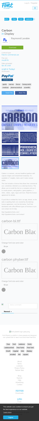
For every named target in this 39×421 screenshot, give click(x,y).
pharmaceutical (16, 87)
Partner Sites (19, 370)
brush (8, 351)
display (29, 351)
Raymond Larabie (20, 38)
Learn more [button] (7, 412)
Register (34, 3)
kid (19, 354)
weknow (22, 344)
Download (12, 47)
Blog (19, 376)
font (14, 344)
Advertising (19, 382)
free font (30, 348)
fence (18, 84)
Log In (26, 3)
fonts (30, 344)
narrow (11, 84)
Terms (19, 364)
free (8, 344)
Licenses (19, 366)
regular (15, 351)
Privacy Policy (19, 368)
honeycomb (26, 84)
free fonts (20, 348)
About (19, 361)
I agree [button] (10, 417)
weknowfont (9, 348)
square (25, 354)
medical (5, 87)
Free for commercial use (10, 55)
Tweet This (9, 93)
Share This (22, 93)
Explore (19, 378)
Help (19, 380)
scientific (27, 87)
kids (22, 351)
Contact (19, 384)
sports (5, 84)
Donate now (7, 80)
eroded (12, 354)
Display (9, 33)
